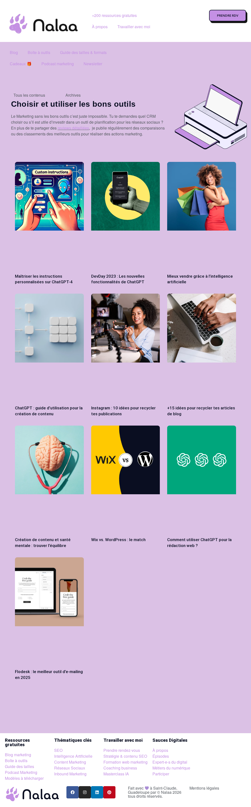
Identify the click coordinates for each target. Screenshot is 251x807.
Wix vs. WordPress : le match (118, 539)
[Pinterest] (109, 792)
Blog (14, 52)
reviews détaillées (73, 128)
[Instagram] (85, 792)
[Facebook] (72, 792)
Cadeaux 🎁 (21, 63)
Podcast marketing (57, 63)
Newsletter (93, 63)
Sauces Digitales (170, 740)
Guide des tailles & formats (83, 52)
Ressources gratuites (17, 742)
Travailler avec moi (133, 26)
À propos (100, 26)
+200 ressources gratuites (114, 15)
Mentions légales (204, 788)
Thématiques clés (73, 740)
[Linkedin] (97, 792)
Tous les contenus (29, 95)
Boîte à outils (39, 52)
